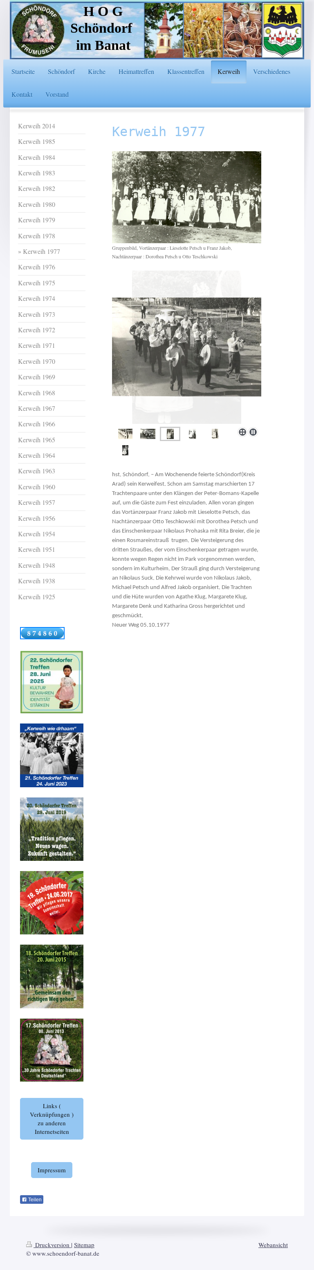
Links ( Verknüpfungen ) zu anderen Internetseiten (52, 1119)
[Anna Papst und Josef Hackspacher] (215, 434)
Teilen (34, 1200)
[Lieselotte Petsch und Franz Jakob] (192, 434)
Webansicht (273, 1245)
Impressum (52, 1170)
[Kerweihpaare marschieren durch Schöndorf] (125, 434)
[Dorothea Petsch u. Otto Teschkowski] (186, 347)
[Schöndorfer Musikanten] (147, 434)
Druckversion (52, 1245)
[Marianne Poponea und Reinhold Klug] (125, 450)
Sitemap (84, 1245)
